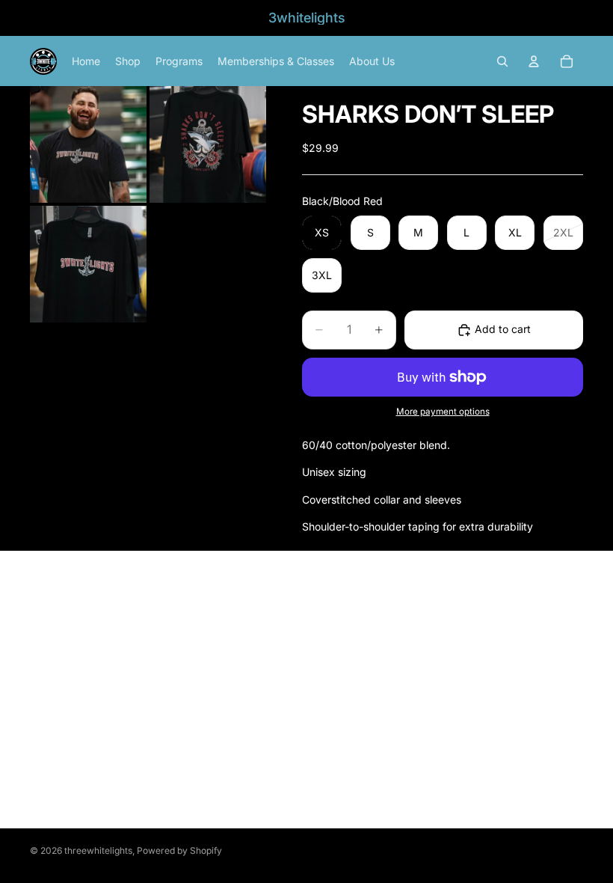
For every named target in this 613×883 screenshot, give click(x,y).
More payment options (443, 411)
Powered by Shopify (179, 850)
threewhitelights (98, 850)
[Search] (502, 61)
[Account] (533, 61)
